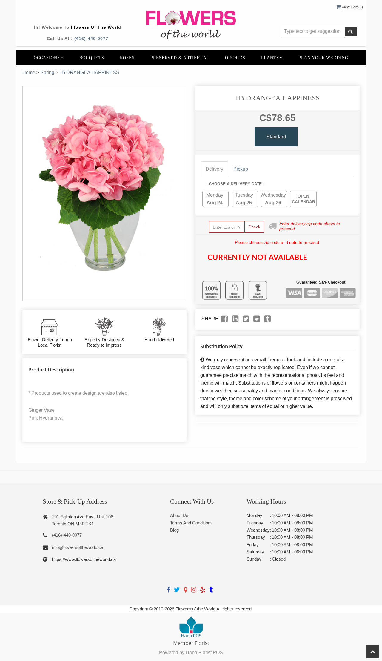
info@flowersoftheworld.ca (77, 547)
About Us (179, 515)
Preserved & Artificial (180, 57)
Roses (127, 57)
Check (254, 226)
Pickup (240, 169)
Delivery (214, 169)
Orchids (235, 57)
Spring (47, 72)
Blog (174, 530)
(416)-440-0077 (91, 38)
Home (28, 72)
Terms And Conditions (191, 522)
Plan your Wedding (323, 57)
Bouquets (91, 57)
